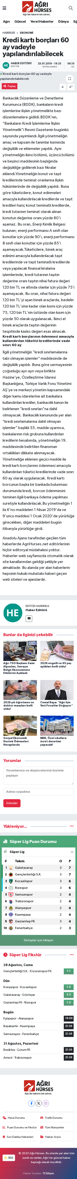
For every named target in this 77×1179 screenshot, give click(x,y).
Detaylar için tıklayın (38, 940)
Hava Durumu (16, 1117)
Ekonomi (26, 33)
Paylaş (12, 86)
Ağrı (6, 21)
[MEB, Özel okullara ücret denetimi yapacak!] (57, 725)
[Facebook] (31, 1103)
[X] (38, 1103)
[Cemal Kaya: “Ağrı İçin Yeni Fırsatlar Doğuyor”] (57, 689)
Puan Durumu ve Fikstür (22, 1127)
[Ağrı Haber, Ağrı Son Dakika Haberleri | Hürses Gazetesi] (37, 8)
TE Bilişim (48, 1173)
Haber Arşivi (53, 1136)
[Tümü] (72, 826)
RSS (10, 1157)
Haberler (9, 33)
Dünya (63, 21)
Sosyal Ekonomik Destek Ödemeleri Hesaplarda (16, 741)
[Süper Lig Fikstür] (72, 955)
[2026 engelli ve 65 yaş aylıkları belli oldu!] (57, 650)
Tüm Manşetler (54, 1127)
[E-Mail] (29, 618)
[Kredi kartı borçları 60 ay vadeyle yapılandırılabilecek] (38, 77)
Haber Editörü (36, 610)
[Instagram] (45, 1103)
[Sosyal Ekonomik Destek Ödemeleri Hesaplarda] (20, 725)
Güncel (20, 21)
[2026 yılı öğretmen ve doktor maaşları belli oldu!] (20, 689)
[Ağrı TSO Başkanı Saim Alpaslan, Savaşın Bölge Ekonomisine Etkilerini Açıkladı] (20, 650)
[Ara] (70, 8)
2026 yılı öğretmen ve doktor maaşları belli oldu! (18, 706)
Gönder (12, 803)
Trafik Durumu (53, 1117)
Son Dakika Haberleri (20, 1136)
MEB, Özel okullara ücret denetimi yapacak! (53, 741)
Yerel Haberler (42, 21)
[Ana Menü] (4, 8)
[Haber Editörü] (12, 613)
